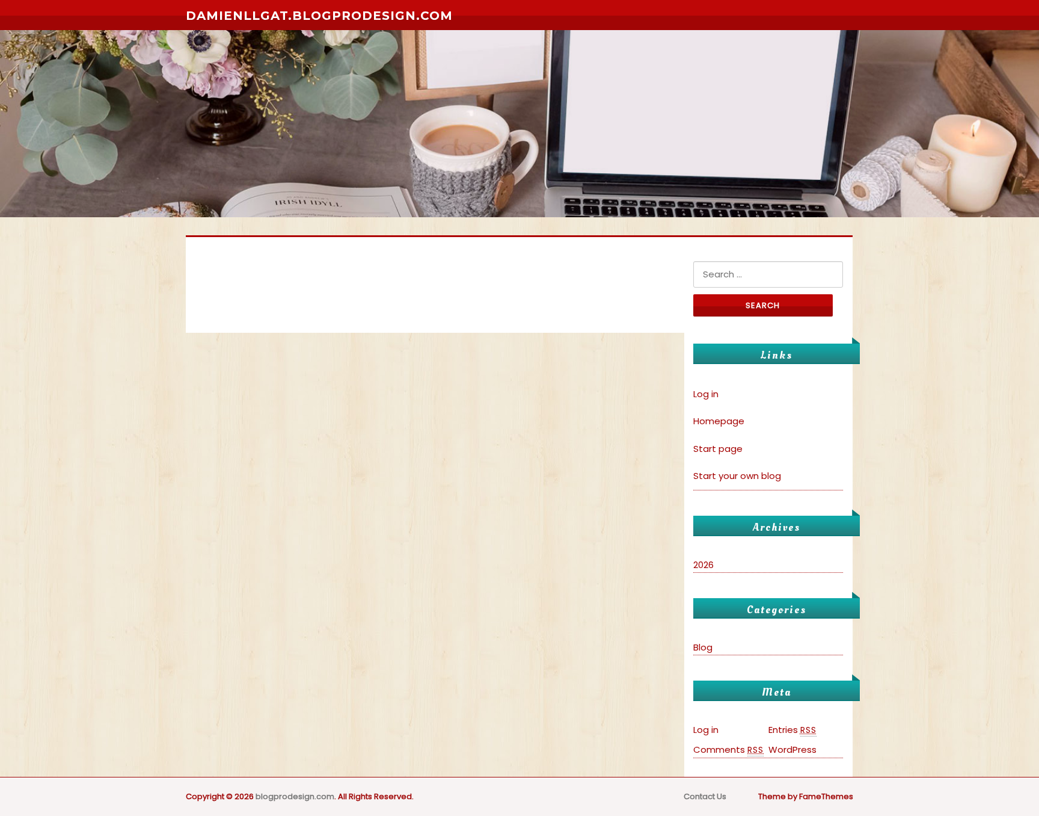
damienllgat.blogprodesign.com (319, 15)
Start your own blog (737, 475)
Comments (728, 749)
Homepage (718, 421)
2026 (703, 564)
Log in (706, 394)
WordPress (792, 749)
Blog (703, 647)
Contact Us (705, 796)
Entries (792, 729)
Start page (718, 448)
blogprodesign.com (295, 796)
